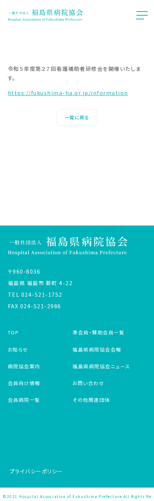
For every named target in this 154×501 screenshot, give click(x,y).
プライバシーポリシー (36, 471)
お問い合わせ (88, 383)
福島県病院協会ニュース (101, 366)
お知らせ (18, 349)
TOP (13, 332)
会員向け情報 (24, 383)
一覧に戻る (77, 117)
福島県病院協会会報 (97, 349)
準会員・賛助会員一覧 (98, 332)
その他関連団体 (91, 399)
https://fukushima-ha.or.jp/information (68, 93)
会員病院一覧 (24, 399)
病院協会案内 (24, 366)
